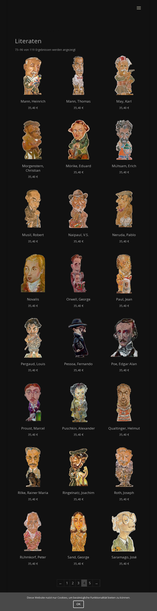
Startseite (22, 31)
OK (78, 604)
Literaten (39, 31)
